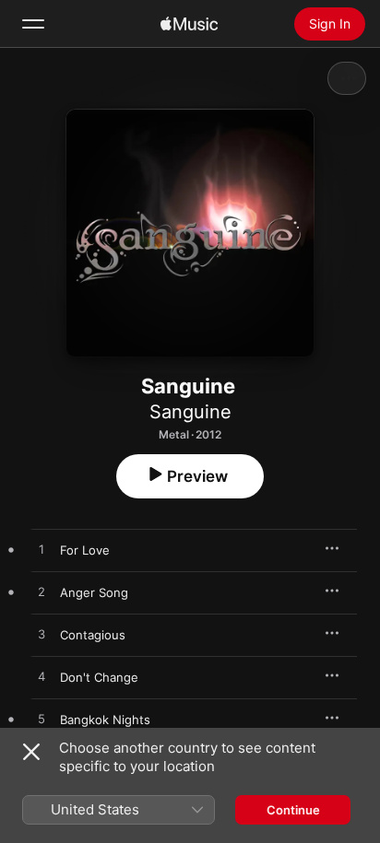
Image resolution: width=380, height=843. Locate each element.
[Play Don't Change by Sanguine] (41, 677)
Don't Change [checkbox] (99, 677)
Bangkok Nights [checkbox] (105, 719)
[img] (189, 24)
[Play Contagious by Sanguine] (41, 634)
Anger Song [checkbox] (94, 592)
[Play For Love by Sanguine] (41, 550)
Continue (293, 809)
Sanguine (190, 412)
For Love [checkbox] (85, 550)
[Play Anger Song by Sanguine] (41, 592)
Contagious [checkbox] (92, 634)
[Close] (31, 751)
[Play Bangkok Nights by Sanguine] (41, 719)
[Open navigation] (33, 24)
